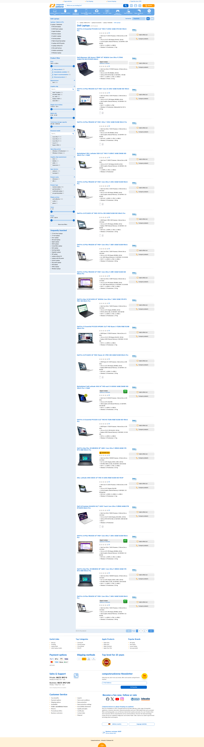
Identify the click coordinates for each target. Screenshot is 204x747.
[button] (131, 5)
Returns (53, 709)
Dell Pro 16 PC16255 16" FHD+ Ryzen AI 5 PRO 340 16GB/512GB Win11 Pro (102, 355)
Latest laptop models (56, 648)
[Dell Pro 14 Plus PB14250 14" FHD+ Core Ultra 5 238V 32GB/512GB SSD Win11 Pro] (87, 283)
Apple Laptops (55, 242)
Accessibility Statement (84, 706)
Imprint (79, 698)
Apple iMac (106, 642)
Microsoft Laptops (56, 262)
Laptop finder (54, 646)
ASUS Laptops (55, 244)
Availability (54, 704)
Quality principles (82, 709)
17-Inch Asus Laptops (57, 233)
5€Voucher (133, 687)
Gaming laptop (81, 644)
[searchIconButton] (125, 5)
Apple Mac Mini (108, 648)
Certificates (80, 711)
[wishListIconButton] (139, 5)
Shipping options (56, 702)
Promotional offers (56, 711)
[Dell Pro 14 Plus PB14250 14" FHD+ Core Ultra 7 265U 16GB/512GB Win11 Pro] (87, 547)
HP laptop (132, 642)
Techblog (53, 644)
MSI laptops (55, 264)
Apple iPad (106, 644)
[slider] (52, 66)
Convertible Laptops (57, 246)
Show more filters (62, 224)
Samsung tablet (134, 648)
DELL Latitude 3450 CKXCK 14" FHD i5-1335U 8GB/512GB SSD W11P (100, 478)
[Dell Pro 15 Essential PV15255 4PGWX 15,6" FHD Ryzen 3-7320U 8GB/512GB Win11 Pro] (87, 338)
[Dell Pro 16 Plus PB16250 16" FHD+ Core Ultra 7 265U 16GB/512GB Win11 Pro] (87, 608)
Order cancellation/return (59, 706)
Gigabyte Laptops (56, 252)
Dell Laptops (55, 248)
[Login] (135, 5)
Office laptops (55, 266)
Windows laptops (56, 268)
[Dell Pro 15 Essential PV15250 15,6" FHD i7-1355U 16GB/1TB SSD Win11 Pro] (87, 40)
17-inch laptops (56, 235)
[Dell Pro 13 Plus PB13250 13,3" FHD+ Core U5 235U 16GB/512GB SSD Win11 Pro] (87, 100)
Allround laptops (56, 239)
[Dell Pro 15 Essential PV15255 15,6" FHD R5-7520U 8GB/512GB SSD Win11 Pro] (87, 431)
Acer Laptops (55, 237)
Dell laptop (132, 644)
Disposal (79, 715)
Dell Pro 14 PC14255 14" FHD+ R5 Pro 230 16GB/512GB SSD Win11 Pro (101, 213)
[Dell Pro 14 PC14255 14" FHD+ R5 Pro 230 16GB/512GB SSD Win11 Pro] (87, 225)
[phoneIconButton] (76, 675)
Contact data (81, 713)
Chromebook (80, 646)
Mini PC (79, 648)
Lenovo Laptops (56, 260)
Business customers (56, 713)
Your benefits (55, 698)
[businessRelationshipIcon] (131, 5)
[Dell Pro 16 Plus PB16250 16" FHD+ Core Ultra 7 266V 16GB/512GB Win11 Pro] (87, 256)
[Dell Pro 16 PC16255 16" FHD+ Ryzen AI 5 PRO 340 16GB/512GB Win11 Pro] (87, 366)
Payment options (56, 700)
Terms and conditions (83, 700)
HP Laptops (55, 254)
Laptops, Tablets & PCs (57, 22)
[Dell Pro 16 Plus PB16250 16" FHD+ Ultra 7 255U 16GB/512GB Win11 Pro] (87, 133)
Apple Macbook (108, 646)
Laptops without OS (57, 256)
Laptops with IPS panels (58, 258)
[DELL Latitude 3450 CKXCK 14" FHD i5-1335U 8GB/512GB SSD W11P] (87, 489)
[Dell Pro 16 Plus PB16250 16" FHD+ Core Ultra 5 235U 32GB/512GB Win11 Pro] (87, 193)
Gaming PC (80, 642)
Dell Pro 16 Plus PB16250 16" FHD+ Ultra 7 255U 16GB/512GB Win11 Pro (102, 122)
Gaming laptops (56, 250)
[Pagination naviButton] (129, 630)
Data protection (82, 702)
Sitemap (53, 642)
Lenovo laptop (133, 646)
